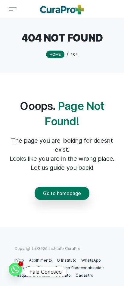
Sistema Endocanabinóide (79, 267)
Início (19, 260)
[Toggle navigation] (12, 9)
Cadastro (84, 275)
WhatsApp (91, 260)
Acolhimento (40, 260)
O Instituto (66, 260)
